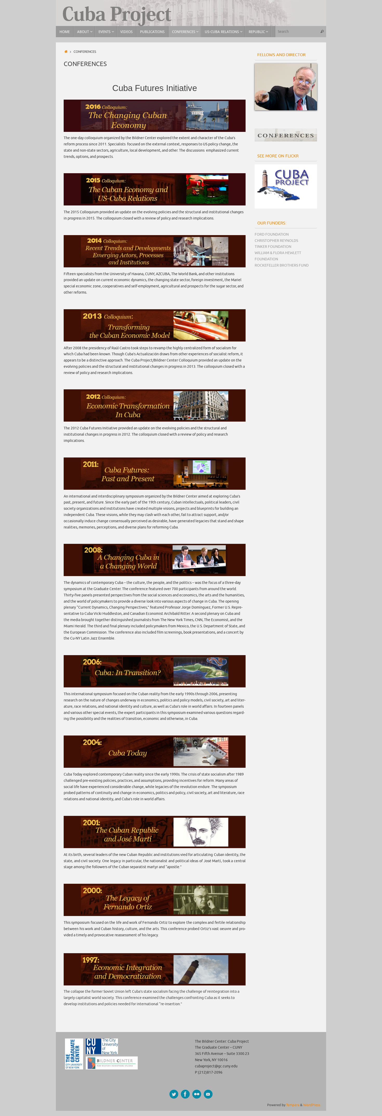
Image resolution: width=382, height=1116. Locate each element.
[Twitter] (173, 1094)
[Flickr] (196, 1094)
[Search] (322, 31)
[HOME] (66, 52)
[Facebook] (185, 1094)
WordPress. (312, 1105)
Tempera (292, 1105)
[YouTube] (208, 1094)
